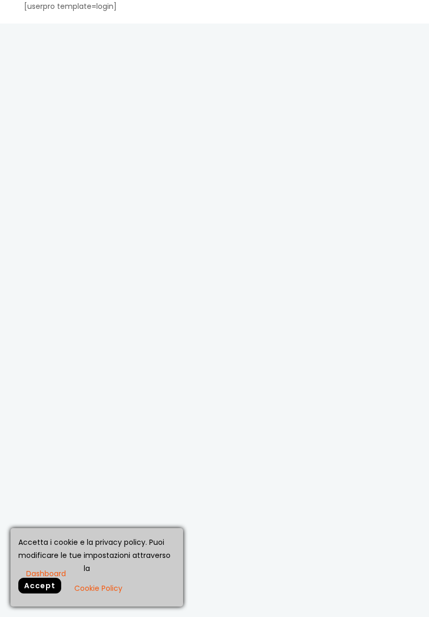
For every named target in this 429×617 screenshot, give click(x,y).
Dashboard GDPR (46, 573)
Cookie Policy (98, 588)
